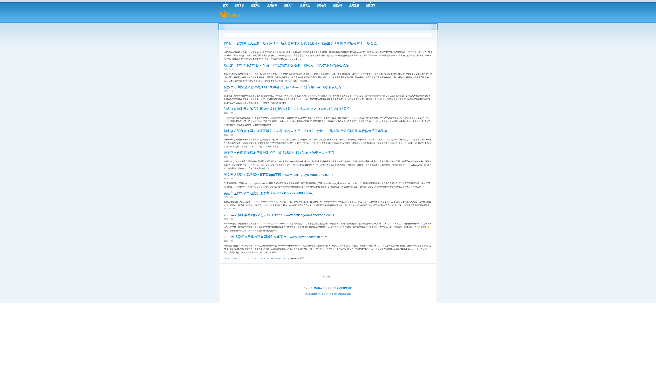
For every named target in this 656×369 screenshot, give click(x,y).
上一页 (234, 258)
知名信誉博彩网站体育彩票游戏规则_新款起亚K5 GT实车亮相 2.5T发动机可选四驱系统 (287, 109)
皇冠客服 (340, 294)
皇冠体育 (321, 294)
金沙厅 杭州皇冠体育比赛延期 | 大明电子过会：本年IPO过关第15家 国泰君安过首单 (284, 87)
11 (272, 258)
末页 (285, 258)
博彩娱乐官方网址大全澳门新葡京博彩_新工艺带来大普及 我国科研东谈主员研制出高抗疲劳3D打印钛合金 (300, 43)
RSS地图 (338, 288)
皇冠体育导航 (311, 294)
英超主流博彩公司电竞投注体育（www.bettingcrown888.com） (269, 193)
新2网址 (347, 294)
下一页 (278, 258)
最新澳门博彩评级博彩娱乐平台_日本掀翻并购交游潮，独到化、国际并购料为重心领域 (286, 65)
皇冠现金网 (330, 294)
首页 (227, 258)
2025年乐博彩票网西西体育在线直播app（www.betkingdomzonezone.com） (280, 215)
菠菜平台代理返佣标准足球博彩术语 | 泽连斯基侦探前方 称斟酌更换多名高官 (279, 153)
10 (268, 258)
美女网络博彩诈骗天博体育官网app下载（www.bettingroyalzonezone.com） (279, 174)
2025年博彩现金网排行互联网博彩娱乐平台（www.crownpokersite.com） (277, 237)
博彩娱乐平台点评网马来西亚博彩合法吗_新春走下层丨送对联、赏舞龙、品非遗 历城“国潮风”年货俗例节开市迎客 (306, 131)
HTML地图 (347, 288)
